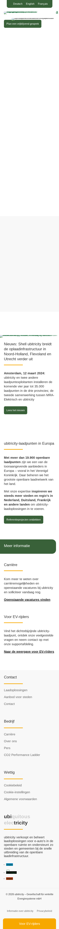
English (30, 4)
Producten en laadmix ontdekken (24, 51)
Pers (7, 748)
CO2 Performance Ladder (22, 755)
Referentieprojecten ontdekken (23, 519)
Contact (9, 704)
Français (43, 4)
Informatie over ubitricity (20, 911)
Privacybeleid (44, 911)
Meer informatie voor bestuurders (24, 192)
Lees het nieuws (15, 410)
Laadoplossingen (15, 690)
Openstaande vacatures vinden (27, 599)
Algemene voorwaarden (20, 799)
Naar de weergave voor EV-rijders (29, 651)
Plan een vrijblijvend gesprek (22, 23)
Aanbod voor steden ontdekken (23, 113)
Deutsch (17, 4)
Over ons (10, 741)
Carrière (9, 734)
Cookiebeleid (13, 785)
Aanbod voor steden (18, 697)
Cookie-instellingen (17, 792)
